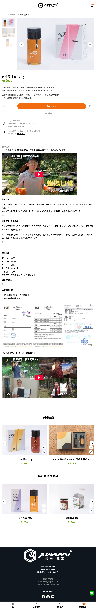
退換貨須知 (21, 133)
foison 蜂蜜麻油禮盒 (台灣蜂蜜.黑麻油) (71, 459)
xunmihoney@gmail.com (48, 582)
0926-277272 (48, 579)
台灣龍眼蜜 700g (24, 459)
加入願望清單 (90, 106)
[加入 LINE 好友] (91, 593)
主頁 (4, 14)
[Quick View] (44, 452)
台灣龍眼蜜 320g (72, 518)
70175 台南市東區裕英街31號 (48, 584)
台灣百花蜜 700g (24, 518)
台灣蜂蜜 (12, 14)
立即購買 (48, 113)
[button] (92, 5)
